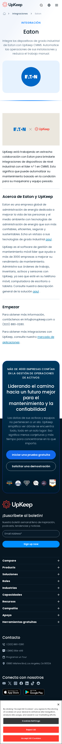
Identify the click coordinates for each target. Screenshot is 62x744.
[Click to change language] (49, 5)
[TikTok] (33, 683)
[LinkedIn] (27, 683)
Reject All (31, 729)
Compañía (10, 608)
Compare (9, 560)
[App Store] (12, 692)
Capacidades (12, 595)
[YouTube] (4, 683)
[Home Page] (4, 14)
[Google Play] (34, 692)
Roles (6, 581)
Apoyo (7, 615)
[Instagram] (16, 683)
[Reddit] (39, 683)
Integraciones (20, 13)
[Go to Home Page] (12, 4)
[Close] (58, 704)
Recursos (8, 601)
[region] (31, 722)
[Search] (41, 5)
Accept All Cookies (31, 738)
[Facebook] (22, 683)
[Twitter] (10, 683)
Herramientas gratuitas (19, 622)
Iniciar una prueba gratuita (31, 455)
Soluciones (10, 574)
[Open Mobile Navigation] (57, 5)
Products (8, 567)
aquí (49, 239)
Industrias (9, 588)
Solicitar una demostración (31, 466)
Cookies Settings (31, 720)
